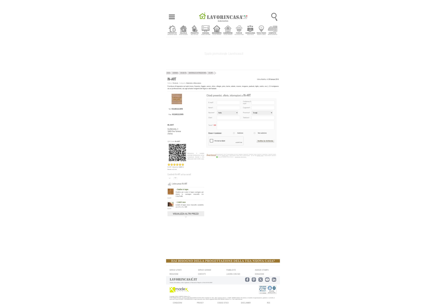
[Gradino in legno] (170, 194)
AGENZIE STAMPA (262, 270)
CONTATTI (202, 274)
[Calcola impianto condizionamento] (228, 30)
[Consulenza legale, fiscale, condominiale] (250, 30)
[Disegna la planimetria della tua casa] (206, 30)
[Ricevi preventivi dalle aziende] (172, 30)
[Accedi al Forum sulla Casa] (239, 30)
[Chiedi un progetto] (194, 30)
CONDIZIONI (177, 303)
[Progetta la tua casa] (223, 262)
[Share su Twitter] (175, 178)
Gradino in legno (182, 189)
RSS (268, 303)
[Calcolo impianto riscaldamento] (217, 30)
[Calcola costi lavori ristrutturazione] (183, 30)
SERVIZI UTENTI (176, 270)
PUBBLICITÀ (231, 270)
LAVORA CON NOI (233, 274)
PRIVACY (200, 303)
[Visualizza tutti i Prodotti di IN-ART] (185, 218)
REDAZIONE (174, 274)
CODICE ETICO (223, 303)
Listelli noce (181, 202)
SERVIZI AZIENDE (204, 270)
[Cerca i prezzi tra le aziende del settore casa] (261, 30)
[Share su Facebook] (169, 178)
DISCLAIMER (246, 303)
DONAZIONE (259, 274)
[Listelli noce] (170, 207)
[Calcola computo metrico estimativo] (272, 30)
